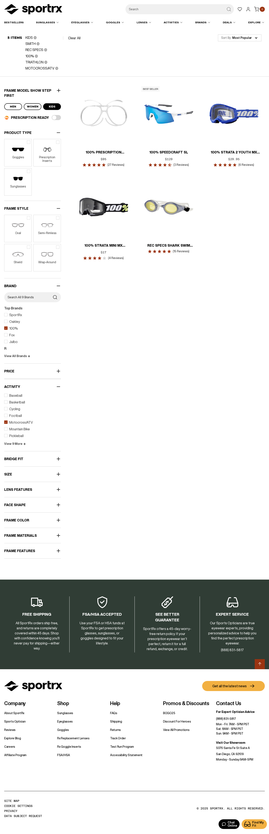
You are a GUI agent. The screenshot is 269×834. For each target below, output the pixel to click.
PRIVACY (10, 811)
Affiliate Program (15, 755)
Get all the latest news (229, 686)
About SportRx (14, 713)
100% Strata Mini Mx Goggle (104, 246)
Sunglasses (65, 713)
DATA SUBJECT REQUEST (23, 816)
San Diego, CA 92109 (230, 754)
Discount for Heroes (177, 721)
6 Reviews (246, 164)
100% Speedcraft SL (168, 152)
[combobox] (179, 9)
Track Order (118, 738)
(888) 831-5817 (226, 718)
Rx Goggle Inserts (69, 746)
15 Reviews (181, 251)
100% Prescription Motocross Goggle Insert (103, 153)
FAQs (113, 713)
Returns (115, 729)
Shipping (116, 721)
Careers (9, 746)
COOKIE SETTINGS (18, 806)
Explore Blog (12, 738)
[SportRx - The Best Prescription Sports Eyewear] (33, 10)
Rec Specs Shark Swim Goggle (169, 246)
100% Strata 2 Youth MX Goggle (234, 153)
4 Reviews (116, 258)
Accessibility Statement (126, 755)
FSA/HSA (63, 755)
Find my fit (258, 824)
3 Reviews (181, 164)
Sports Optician (15, 721)
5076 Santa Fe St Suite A (233, 747)
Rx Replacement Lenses (73, 738)
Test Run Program (122, 746)
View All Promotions (176, 729)
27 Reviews (116, 164)
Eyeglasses (65, 721)
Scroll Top (260, 664)
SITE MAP (11, 801)
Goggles (63, 729)
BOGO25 (169, 713)
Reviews (10, 729)
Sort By (226, 37)
